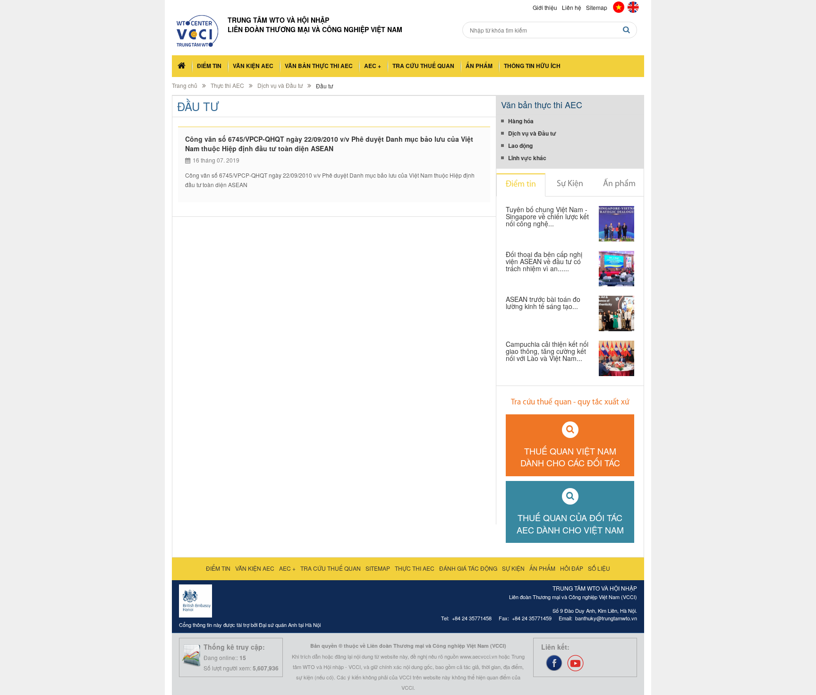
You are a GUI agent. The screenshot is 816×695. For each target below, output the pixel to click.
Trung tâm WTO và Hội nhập (278, 20)
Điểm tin (209, 65)
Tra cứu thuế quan (423, 65)
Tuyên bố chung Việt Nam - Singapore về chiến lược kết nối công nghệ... (547, 217)
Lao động (520, 145)
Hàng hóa (521, 121)
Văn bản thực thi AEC (319, 65)
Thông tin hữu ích (532, 65)
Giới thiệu (545, 7)
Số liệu (599, 568)
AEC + (372, 65)
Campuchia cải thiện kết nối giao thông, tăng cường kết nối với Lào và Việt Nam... (547, 352)
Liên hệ (571, 7)
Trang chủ (184, 85)
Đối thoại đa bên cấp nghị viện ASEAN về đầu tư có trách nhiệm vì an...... (544, 262)
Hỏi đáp (571, 568)
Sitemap (596, 7)
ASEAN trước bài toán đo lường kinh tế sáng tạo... (543, 303)
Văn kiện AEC (253, 65)
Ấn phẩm (479, 65)
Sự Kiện (570, 184)
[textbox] (549, 30)
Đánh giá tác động (468, 568)
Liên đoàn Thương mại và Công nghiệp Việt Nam (315, 29)
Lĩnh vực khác (527, 158)
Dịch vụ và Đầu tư (280, 85)
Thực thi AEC (227, 85)
